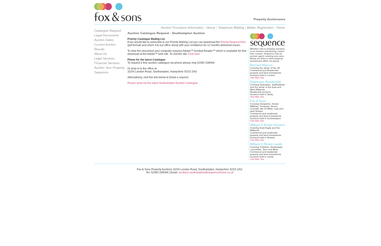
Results (99, 49)
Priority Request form (233, 42)
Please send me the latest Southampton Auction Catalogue (162, 83)
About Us (100, 53)
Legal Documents (106, 35)
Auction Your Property (109, 67)
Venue (210, 27)
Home (280, 27)
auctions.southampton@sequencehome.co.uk (206, 172)
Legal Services (104, 58)
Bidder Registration (260, 27)
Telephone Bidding (231, 27)
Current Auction (105, 44)
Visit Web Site (257, 77)
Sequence (101, 72)
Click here (194, 53)
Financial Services (107, 63)
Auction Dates (104, 40)
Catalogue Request (107, 30)
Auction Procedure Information (182, 27)
